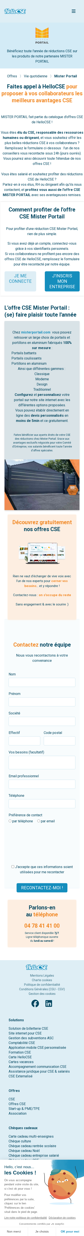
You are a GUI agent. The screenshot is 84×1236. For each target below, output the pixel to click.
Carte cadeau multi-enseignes (31, 1136)
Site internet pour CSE (25, 1033)
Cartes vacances (21, 1062)
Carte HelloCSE (20, 1057)
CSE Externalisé (21, 1076)
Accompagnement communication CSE (37, 1067)
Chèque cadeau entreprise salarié (34, 1155)
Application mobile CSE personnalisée (37, 1048)
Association (17, 1113)
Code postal (53, 733)
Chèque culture (20, 1141)
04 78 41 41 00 (42, 926)
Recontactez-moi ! (42, 887)
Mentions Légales (42, 975)
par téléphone (22, 821)
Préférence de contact (25, 815)
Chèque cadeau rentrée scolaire (32, 1146)
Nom (12, 674)
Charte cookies (42, 980)
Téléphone (16, 796)
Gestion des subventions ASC (31, 1038)
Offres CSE (17, 1104)
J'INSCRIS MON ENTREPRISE (62, 281)
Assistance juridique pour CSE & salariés (39, 1071)
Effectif (14, 733)
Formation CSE (20, 1052)
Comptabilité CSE (22, 1043)
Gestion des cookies (42, 993)
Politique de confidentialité (42, 984)
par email (47, 821)
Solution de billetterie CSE (28, 1028)
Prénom (14, 694)
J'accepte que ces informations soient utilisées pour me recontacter (43, 869)
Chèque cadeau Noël (24, 1151)
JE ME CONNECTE (20, 278)
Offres (12, 76)
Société (14, 713)
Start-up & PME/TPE (24, 1109)
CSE (12, 1099)
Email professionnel (24, 776)
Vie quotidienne (36, 76)
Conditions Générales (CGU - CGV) (42, 989)
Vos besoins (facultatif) (26, 752)
